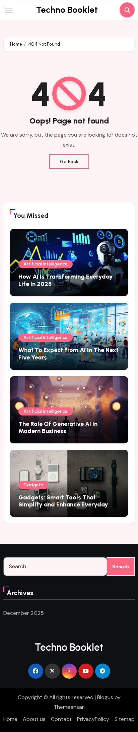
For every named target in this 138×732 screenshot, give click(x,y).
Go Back (69, 161)
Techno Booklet (67, 9)
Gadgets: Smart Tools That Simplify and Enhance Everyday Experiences (63, 505)
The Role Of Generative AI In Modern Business (57, 427)
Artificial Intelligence (45, 264)
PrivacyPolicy (93, 719)
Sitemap (125, 719)
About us (34, 719)
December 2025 (23, 613)
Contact (61, 719)
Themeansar (69, 707)
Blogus (105, 697)
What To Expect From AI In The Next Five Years (68, 353)
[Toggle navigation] (8, 10)
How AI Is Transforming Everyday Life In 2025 (65, 280)
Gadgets (33, 485)
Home (10, 719)
